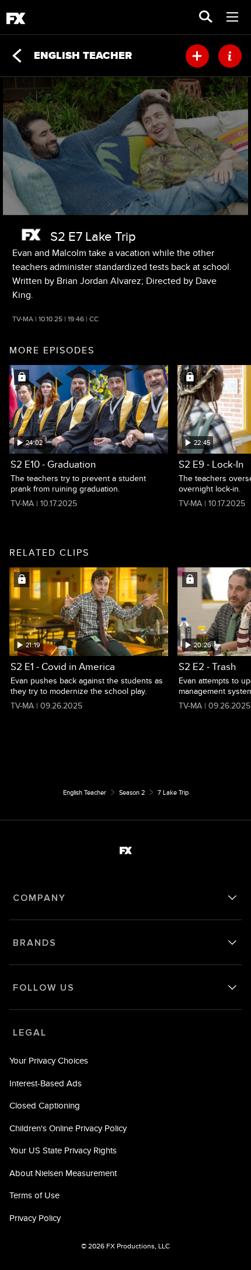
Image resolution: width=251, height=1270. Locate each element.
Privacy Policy (35, 1218)
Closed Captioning (44, 1105)
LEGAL (30, 1032)
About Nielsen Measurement (63, 1173)
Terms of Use (34, 1195)
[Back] (17, 56)
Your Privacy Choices (48, 1060)
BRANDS (35, 943)
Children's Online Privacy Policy (68, 1128)
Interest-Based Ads (45, 1083)
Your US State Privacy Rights (63, 1150)
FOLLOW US (44, 987)
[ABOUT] (230, 56)
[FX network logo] (31, 234)
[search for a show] (205, 17)
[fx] (15, 20)
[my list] (197, 56)
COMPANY (39, 898)
